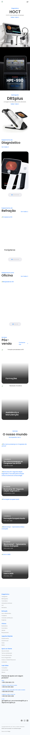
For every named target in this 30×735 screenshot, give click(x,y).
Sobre (3, 643)
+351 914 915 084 (7, 687)
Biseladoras (5, 626)
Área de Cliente (5, 651)
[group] (15, 170)
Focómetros (4, 628)
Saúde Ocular (5, 640)
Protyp (9, 731)
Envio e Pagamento (6, 657)
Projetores (4, 620)
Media (3, 645)
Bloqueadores (5, 632)
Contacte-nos (22, 343)
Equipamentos (5, 638)
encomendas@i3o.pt (18, 701)
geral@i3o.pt (6, 701)
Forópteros (4, 615)
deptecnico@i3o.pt (8, 702)
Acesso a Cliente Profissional (9, 659)
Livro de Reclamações (16, 728)
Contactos (4, 662)
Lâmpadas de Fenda (7, 603)
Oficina (3, 672)
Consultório (4, 668)
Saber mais (14, 17)
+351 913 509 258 (8, 696)
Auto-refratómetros (6, 613)
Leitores (3, 630)
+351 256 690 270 (8, 682)
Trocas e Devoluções (7, 655)
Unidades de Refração (7, 617)
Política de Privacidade (6, 728)
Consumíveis (5, 670)
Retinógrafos (5, 598)
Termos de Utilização (7, 653)
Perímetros (4, 607)
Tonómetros (5, 601)
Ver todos (5, 147)
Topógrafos (4, 596)
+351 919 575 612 (7, 691)
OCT (3, 605)
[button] (27, 2)
